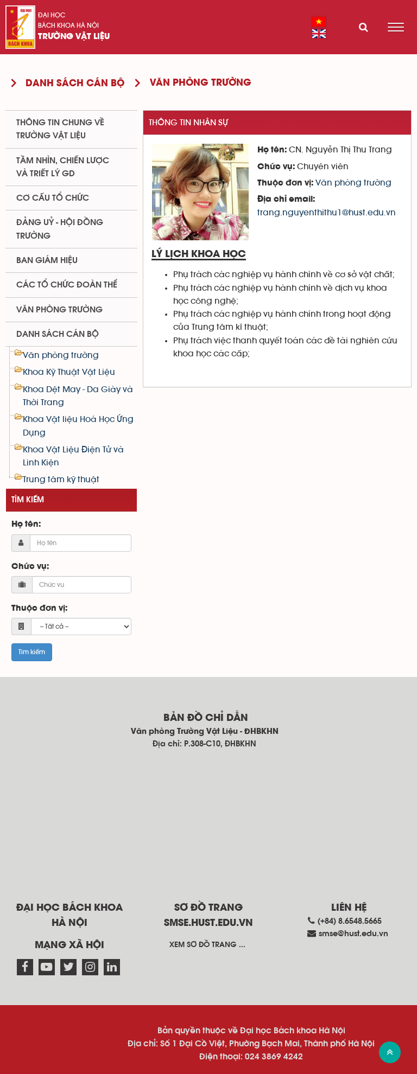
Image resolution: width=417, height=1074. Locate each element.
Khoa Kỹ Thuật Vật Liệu (69, 372)
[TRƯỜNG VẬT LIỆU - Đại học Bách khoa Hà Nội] (20, 27)
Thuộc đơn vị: (39, 608)
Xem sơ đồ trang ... (207, 945)
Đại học (51, 15)
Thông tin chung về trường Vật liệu (60, 129)
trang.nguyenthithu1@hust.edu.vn (326, 212)
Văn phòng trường (353, 182)
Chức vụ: (30, 567)
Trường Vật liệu (74, 37)
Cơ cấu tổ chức (52, 198)
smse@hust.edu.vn (353, 934)
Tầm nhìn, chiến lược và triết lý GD (62, 167)
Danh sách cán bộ (57, 334)
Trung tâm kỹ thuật (61, 479)
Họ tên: (26, 524)
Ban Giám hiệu (47, 260)
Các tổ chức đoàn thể (66, 284)
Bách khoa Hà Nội (68, 25)
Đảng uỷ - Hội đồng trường (59, 229)
